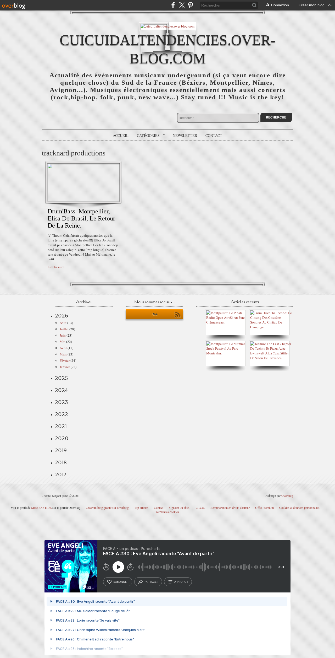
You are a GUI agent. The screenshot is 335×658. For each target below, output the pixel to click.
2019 (61, 450)
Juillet (64, 329)
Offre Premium (264, 507)
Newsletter (185, 135)
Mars (63, 354)
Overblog (287, 495)
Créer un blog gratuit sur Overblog (107, 507)
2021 (61, 426)
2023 (61, 402)
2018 (61, 462)
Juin (63, 335)
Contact (213, 135)
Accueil (121, 135)
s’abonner (121, 581)
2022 (61, 414)
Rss (155, 314)
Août (63, 322)
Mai (62, 341)
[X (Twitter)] (181, 5)
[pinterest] (190, 5)
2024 (61, 390)
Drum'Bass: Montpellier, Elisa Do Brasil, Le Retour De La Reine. (81, 218)
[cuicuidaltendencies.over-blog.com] (167, 26)
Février (65, 360)
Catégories (146, 135)
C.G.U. (200, 507)
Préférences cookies (166, 512)
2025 (61, 378)
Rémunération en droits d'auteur (230, 507)
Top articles (141, 507)
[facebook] (173, 5)
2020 (62, 438)
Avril (63, 348)
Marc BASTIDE (41, 507)
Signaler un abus (179, 507)
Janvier (65, 366)
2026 (61, 315)
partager (151, 581)
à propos (181, 581)
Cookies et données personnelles (299, 507)
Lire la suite (56, 267)
